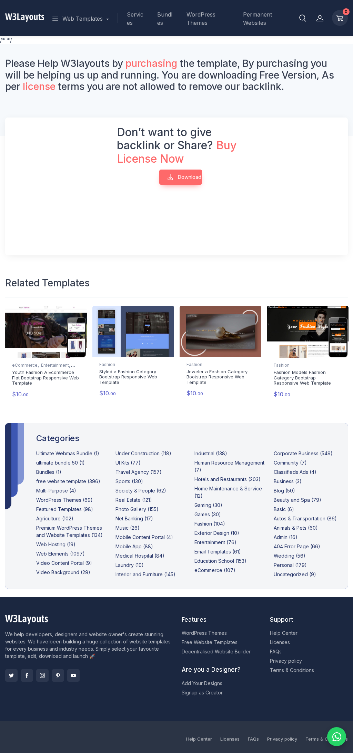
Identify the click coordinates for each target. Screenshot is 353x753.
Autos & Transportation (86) (305, 518)
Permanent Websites (257, 18)
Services (135, 18)
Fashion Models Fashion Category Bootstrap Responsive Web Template (302, 377)
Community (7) (290, 463)
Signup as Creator (202, 692)
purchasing (151, 63)
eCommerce (25, 365)
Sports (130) (129, 481)
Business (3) (288, 481)
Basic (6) (284, 509)
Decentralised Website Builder (216, 651)
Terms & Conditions (292, 670)
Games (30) (207, 514)
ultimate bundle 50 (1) (60, 463)
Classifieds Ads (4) (295, 472)
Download (188, 177)
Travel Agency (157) (138, 472)
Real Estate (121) (133, 500)
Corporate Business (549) (303, 453)
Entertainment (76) (215, 542)
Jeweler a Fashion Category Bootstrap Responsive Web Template (217, 377)
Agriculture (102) (54, 518)
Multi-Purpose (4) (56, 490)
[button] (303, 18)
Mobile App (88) (134, 546)
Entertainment (55, 365)
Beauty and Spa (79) (297, 500)
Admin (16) (285, 537)
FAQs (276, 651)
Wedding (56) (289, 556)
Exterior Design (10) (216, 533)
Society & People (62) (140, 490)
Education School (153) (220, 561)
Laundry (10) (129, 565)
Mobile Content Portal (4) (144, 537)
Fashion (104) (209, 524)
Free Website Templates (210, 642)
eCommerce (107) (214, 570)
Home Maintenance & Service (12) (228, 492)
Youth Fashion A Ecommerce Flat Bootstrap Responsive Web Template (45, 377)
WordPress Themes (200, 18)
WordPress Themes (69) (64, 500)
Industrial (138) (210, 453)
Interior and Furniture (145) (145, 574)
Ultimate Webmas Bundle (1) (67, 453)
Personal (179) (290, 565)
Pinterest (58, 675)
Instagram (42, 675)
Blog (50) (284, 490)
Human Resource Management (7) (229, 466)
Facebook (27, 675)
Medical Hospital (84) (139, 556)
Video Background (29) (63, 572)
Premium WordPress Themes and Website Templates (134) (69, 531)
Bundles (164, 18)
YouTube (73, 675)
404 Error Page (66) (297, 546)
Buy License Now (176, 152)
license (39, 86)
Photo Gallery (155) (137, 509)
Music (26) (127, 528)
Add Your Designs (202, 683)
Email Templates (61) (217, 551)
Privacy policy (286, 661)
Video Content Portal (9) (64, 563)
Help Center (283, 633)
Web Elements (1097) (60, 554)
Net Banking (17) (134, 518)
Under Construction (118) (143, 453)
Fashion (107, 364)
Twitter (11, 675)
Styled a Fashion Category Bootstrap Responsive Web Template (128, 377)
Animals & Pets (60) (296, 528)
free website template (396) (68, 481)
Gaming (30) (208, 505)
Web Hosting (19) (55, 544)
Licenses (280, 642)
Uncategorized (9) (295, 574)
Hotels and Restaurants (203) (227, 479)
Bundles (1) (48, 472)
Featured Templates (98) (64, 509)
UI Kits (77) (128, 463)
